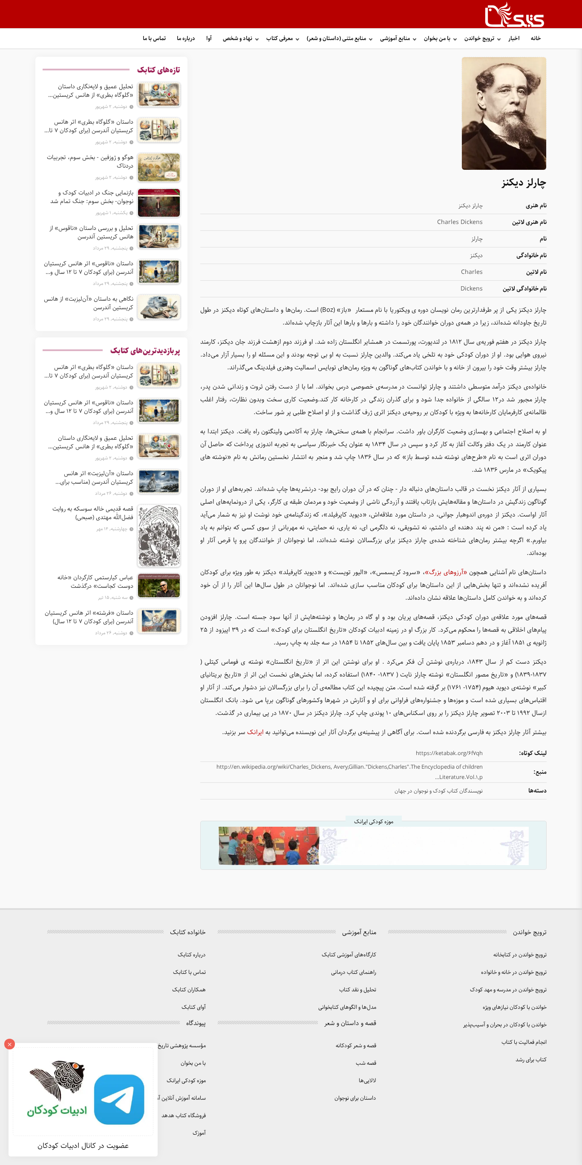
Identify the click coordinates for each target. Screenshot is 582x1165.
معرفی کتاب (279, 39)
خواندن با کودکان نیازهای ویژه (515, 1007)
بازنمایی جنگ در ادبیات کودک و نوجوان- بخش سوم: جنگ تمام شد (91, 197)
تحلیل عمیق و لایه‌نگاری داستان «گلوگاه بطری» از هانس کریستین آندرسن (93, 90)
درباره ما (186, 39)
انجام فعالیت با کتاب (524, 1042)
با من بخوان (437, 39)
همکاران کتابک (189, 990)
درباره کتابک (192, 955)
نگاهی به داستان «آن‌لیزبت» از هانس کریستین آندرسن (88, 303)
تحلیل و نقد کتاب (357, 990)
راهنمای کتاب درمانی (353, 972)
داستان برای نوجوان (355, 1098)
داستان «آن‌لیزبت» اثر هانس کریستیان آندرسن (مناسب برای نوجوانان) (96, 477)
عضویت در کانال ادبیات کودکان (83, 1145)
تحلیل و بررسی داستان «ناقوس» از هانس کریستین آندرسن (91, 232)
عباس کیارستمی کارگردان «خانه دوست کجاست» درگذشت (95, 581)
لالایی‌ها (367, 1081)
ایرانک (254, 732)
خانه (536, 39)
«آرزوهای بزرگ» (446, 572)
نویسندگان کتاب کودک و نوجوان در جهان (439, 791)
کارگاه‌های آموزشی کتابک (349, 955)
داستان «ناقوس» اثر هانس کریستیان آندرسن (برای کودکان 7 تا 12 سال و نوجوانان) (88, 267)
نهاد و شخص (237, 39)
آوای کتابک (194, 1007)
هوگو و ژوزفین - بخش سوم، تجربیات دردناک (90, 161)
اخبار (514, 39)
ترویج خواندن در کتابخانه (520, 955)
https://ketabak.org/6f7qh (449, 753)
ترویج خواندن (479, 39)
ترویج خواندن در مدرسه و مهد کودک (508, 990)
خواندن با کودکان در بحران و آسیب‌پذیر (505, 1025)
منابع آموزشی (395, 39)
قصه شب (366, 1063)
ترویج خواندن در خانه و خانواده (514, 972)
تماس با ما (154, 39)
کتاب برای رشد (531, 1060)
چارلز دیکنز (470, 206)
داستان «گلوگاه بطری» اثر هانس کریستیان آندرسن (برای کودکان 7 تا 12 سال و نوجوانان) (91, 126)
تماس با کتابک (189, 972)
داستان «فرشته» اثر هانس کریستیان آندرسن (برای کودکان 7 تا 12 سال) (89, 617)
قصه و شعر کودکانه (356, 1046)
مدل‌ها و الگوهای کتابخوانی (347, 1007)
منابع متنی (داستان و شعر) (336, 39)
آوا (209, 39)
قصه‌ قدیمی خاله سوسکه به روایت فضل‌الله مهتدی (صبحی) (92, 513)
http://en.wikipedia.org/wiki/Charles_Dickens (273, 767)
